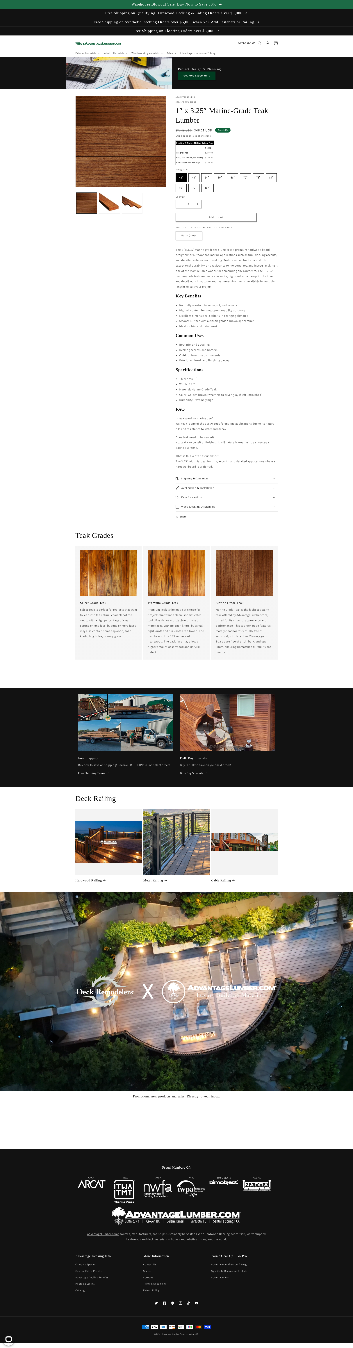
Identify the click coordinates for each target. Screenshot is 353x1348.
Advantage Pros (220, 1277)
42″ (181, 176)
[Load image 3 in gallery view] (132, 203)
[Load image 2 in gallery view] (109, 203)
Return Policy (151, 1290)
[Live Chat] (8, 1339)
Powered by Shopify (189, 1334)
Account (148, 1277)
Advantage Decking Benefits (91, 1277)
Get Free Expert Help (196, 75)
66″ (233, 176)
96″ (194, 187)
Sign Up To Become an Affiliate (229, 1271)
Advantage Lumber (170, 1334)
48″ (194, 176)
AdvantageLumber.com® (103, 1234)
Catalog (80, 1290)
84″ (271, 176)
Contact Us (149, 1264)
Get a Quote (189, 235)
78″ (258, 176)
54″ (207, 176)
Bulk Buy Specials (191, 773)
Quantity (180, 196)
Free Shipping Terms (91, 773)
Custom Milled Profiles (88, 1271)
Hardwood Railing (88, 880)
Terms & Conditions (154, 1283)
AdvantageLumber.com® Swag (229, 1264)
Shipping (180, 135)
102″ (207, 187)
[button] (87, 53)
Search (147, 1271)
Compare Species (85, 1264)
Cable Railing (221, 880)
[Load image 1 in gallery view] (86, 203)
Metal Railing (153, 880)
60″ (220, 176)
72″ (245, 176)
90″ (181, 187)
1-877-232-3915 (247, 43)
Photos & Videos (85, 1283)
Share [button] (183, 516)
